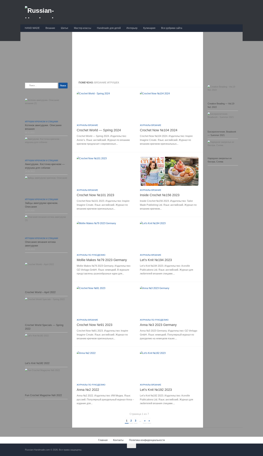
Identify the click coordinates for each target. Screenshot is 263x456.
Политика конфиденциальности (147, 440)
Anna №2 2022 (88, 390)
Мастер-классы (82, 28)
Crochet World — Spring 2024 (99, 130)
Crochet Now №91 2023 (94, 325)
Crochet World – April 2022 (40, 292)
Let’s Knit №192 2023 (156, 390)
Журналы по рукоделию (91, 255)
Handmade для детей (109, 28)
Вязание (50, 28)
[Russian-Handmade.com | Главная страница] (48, 12)
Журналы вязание (87, 125)
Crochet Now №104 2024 (158, 130)
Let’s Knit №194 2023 (156, 260)
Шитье (64, 28)
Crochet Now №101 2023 (95, 195)
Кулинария (149, 28)
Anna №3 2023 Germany (158, 325)
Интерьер (131, 28)
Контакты (118, 440)
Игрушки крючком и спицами (41, 121)
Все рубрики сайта (171, 28)
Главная (103, 440)
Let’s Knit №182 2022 (37, 363)
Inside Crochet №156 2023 (159, 195)
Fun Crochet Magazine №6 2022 (43, 395)
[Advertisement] (137, 57)
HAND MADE (32, 28)
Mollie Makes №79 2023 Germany (102, 260)
